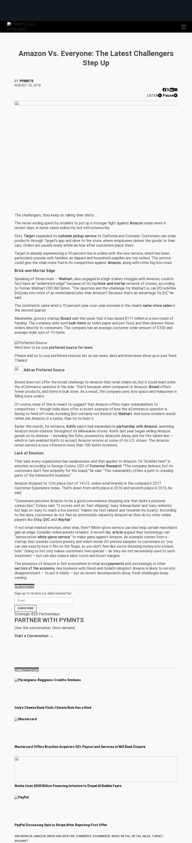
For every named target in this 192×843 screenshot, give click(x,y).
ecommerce (101, 836)
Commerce (84, 836)
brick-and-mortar (111, 283)
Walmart (66, 279)
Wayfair (64, 519)
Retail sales (141, 836)
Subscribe (25, 608)
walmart (22, 841)
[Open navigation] (183, 26)
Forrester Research (106, 466)
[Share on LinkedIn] (172, 90)
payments (116, 563)
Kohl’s (71, 426)
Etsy (37, 519)
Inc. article (114, 532)
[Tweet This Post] (168, 90)
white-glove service (53, 537)
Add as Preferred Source (44, 370)
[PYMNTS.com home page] (23, 26)
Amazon (136, 223)
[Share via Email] (175, 90)
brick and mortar (60, 836)
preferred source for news (70, 347)
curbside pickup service (77, 236)
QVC (46, 519)
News (115, 836)
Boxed (65, 318)
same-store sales (157, 305)
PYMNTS (26, 81)
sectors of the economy (35, 568)
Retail (125, 836)
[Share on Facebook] (164, 90)
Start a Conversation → (34, 636)
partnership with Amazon (137, 426)
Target (29, 236)
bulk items (77, 323)
